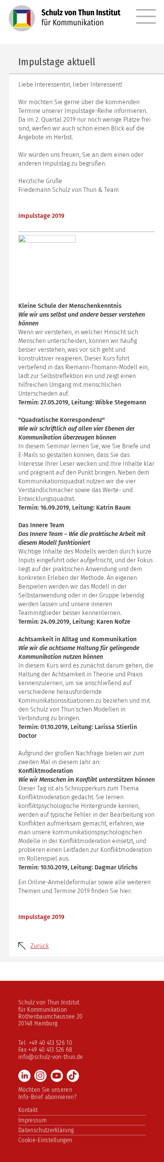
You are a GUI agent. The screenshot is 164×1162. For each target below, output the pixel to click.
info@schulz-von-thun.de (50, 1057)
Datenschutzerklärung (46, 1130)
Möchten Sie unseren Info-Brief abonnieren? (47, 1093)
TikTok (73, 1076)
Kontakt (28, 1110)
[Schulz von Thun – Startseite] (64, 22)
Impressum (32, 1120)
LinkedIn (24, 1076)
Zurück (40, 946)
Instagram (40, 1076)
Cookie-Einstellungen (45, 1140)
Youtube (57, 1076)
